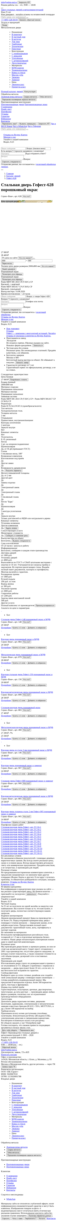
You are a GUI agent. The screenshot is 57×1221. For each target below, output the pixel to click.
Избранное (6, 119)
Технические (17, 46)
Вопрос (27, 159)
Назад (4, 25)
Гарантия (5, 116)
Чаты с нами (17, 1219)
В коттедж (16, 39)
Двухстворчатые (19, 63)
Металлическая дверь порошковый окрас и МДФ (23, 655)
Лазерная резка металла (11, 97)
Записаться (38, 346)
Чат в (20, 126)
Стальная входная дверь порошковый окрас (20, 707)
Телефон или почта (34, 301)
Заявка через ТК (8, 1067)
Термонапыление (19, 70)
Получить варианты (13, 471)
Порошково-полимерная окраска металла (18, 100)
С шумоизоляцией (20, 61)
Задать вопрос (11, 528)
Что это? (26, 196)
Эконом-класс (18, 84)
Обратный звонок (9, 1047)
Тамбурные (17, 44)
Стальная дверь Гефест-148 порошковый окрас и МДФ (26, 619)
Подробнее (6, 628)
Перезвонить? (30, 1219)
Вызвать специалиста (21, 541)
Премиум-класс (19, 87)
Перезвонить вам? (9, 124)
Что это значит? (25, 258)
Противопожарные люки (36, 104)
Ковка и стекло (18, 72)
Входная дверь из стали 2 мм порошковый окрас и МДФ (26, 750)
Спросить (6, 1219)
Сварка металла (30, 97)
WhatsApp (10, 1199)
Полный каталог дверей (12, 91)
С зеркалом (17, 56)
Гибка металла (45, 97)
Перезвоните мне (27, 1030)
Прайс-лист (6, 109)
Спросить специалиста (11, 162)
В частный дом (18, 37)
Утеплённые (17, 58)
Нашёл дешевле (8, 269)
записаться (31, 894)
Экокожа (15, 77)
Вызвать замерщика (27, 124)
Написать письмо (9, 1054)
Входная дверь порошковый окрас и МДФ (20, 639)
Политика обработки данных (40, 1216)
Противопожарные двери (12, 104)
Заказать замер (22, 363)
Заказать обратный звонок (29, 20)
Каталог (42, 1219)
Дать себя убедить (9, 1030)
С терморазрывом (20, 53)
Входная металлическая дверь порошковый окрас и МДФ (27, 692)
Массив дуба (17, 75)
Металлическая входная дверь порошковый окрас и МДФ (27, 727)
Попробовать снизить (18, 380)
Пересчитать (7, 263)
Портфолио (6, 111)
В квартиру (17, 34)
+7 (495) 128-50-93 (9, 20)
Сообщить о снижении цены (17, 536)
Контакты (5, 121)
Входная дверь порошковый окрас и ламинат (21, 765)
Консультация (30, 92)
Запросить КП (24, 2)
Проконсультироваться (45, 606)
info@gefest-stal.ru (9, 2)
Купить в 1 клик (19, 628)
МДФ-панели (18, 68)
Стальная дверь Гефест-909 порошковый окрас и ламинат (27, 781)
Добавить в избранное (37, 628)
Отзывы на (15, 136)
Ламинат (16, 80)
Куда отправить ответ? (36, 153)
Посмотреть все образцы (12, 274)
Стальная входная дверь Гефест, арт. (21, 827)
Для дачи (16, 41)
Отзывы (4, 114)
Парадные (16, 49)
